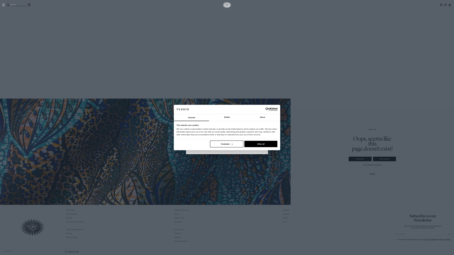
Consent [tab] (191, 117)
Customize (225, 144)
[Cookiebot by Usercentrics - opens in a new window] (267, 109)
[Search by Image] (29, 5)
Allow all (260, 144)
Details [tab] (227, 117)
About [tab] (262, 117)
